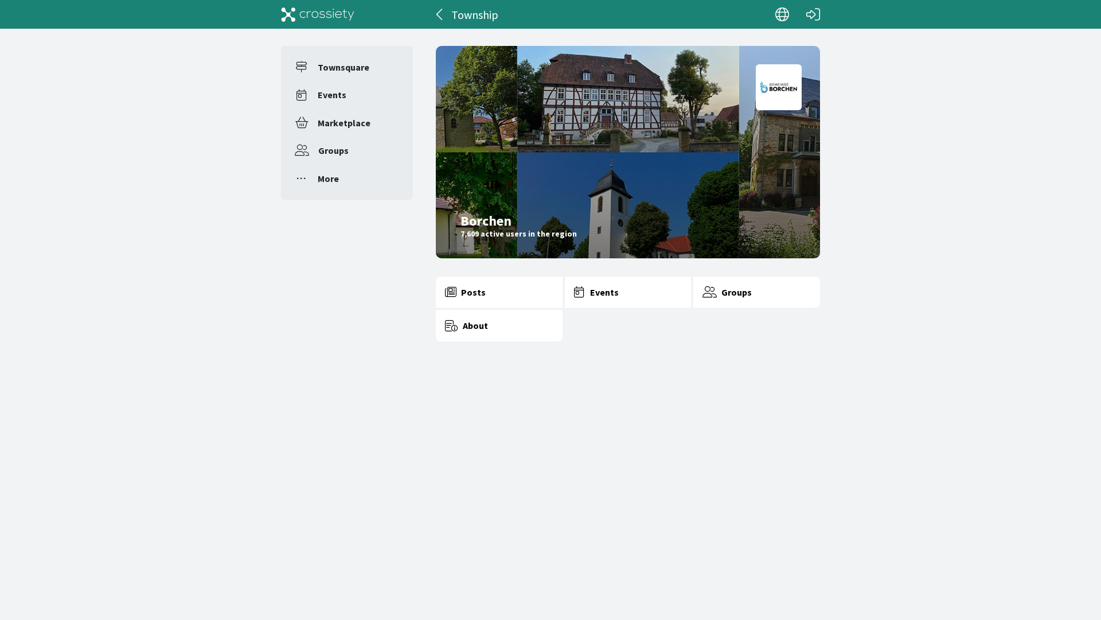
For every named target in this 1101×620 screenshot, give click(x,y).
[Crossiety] (317, 14)
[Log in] (813, 14)
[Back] (440, 14)
